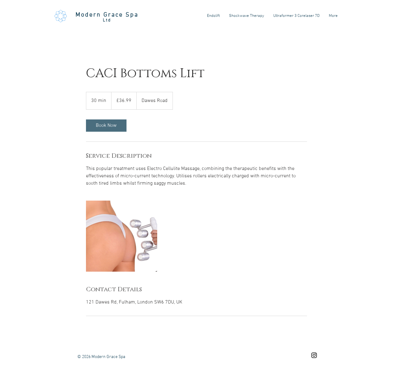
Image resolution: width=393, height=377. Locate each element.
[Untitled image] (121, 236)
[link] (106, 125)
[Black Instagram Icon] (314, 355)
